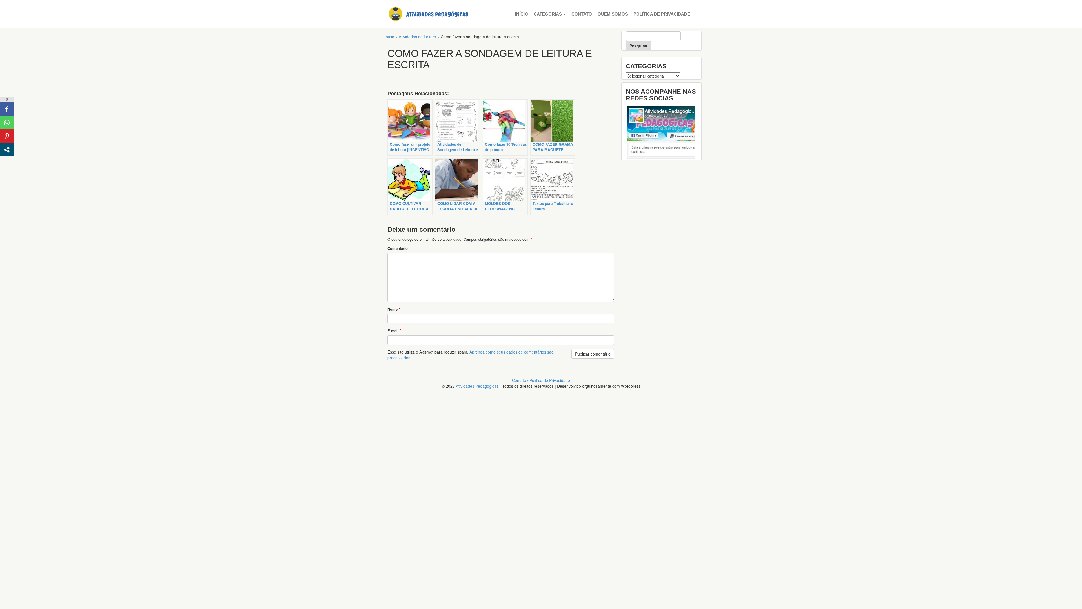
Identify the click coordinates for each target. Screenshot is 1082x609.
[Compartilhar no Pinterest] (7, 136)
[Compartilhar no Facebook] (7, 109)
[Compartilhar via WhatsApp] (7, 122)
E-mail (394, 330)
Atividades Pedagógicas (477, 386)
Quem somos (613, 14)
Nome (393, 309)
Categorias (548, 14)
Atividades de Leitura (417, 36)
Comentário (397, 248)
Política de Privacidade (661, 14)
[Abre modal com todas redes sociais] (7, 149)
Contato (581, 14)
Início (521, 14)
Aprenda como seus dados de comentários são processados (470, 354)
